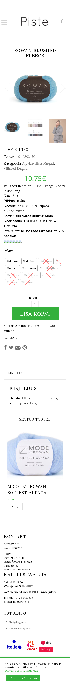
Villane (9, 331)
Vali (15, 507)
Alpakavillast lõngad (38, 163)
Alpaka (20, 326)
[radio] (12, 261)
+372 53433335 (23, 597)
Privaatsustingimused (21, 628)
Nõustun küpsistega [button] (22, 678)
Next (62, 85)
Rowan (51, 326)
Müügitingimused (19, 622)
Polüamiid (35, 326)
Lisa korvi (35, 313)
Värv (9, 251)
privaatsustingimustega (21, 671)
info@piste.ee (21, 601)
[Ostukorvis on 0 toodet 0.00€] (61, 21)
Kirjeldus (17, 373)
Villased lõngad (15, 168)
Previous (7, 85)
